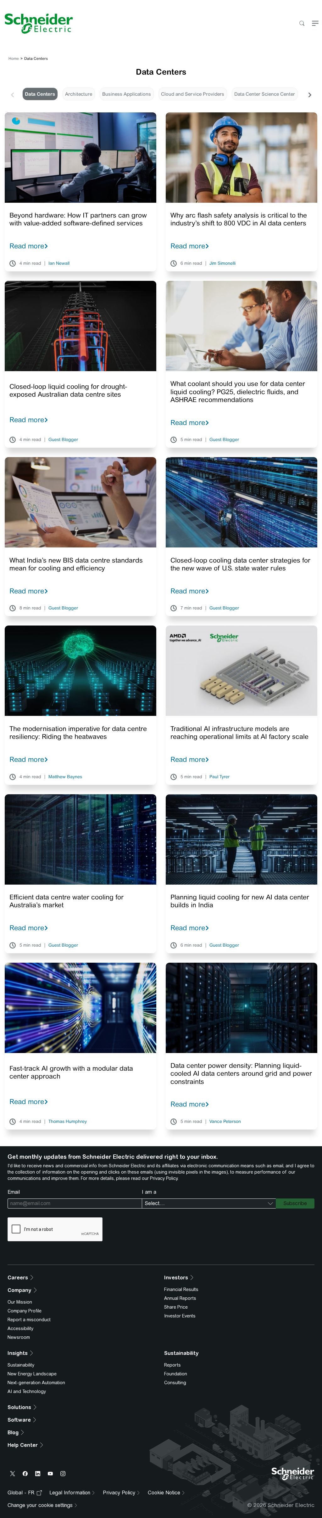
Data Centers (40, 94)
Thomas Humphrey (67, 1121)
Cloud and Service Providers (192, 94)
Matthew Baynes (65, 777)
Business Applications (126, 94)
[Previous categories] (12, 94)
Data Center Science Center (264, 94)
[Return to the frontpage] (36, 23)
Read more (26, 246)
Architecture (78, 94)
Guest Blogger (63, 440)
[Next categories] (309, 94)
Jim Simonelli (222, 263)
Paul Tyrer (219, 777)
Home (13, 58)
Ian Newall (58, 263)
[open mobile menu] (315, 24)
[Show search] (301, 24)
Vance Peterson (225, 1121)
